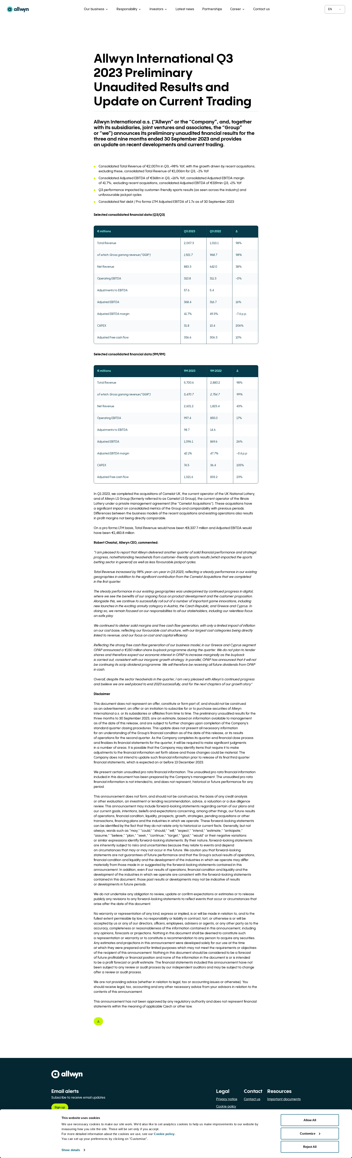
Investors (156, 9)
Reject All (310, 1146)
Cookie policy (226, 1106)
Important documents (284, 1099)
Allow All (310, 1120)
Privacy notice (226, 1099)
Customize (307, 1133)
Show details (71, 1150)
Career (235, 9)
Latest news (185, 9)
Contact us (261, 9)
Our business (94, 9)
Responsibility (127, 9)
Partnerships (212, 9)
